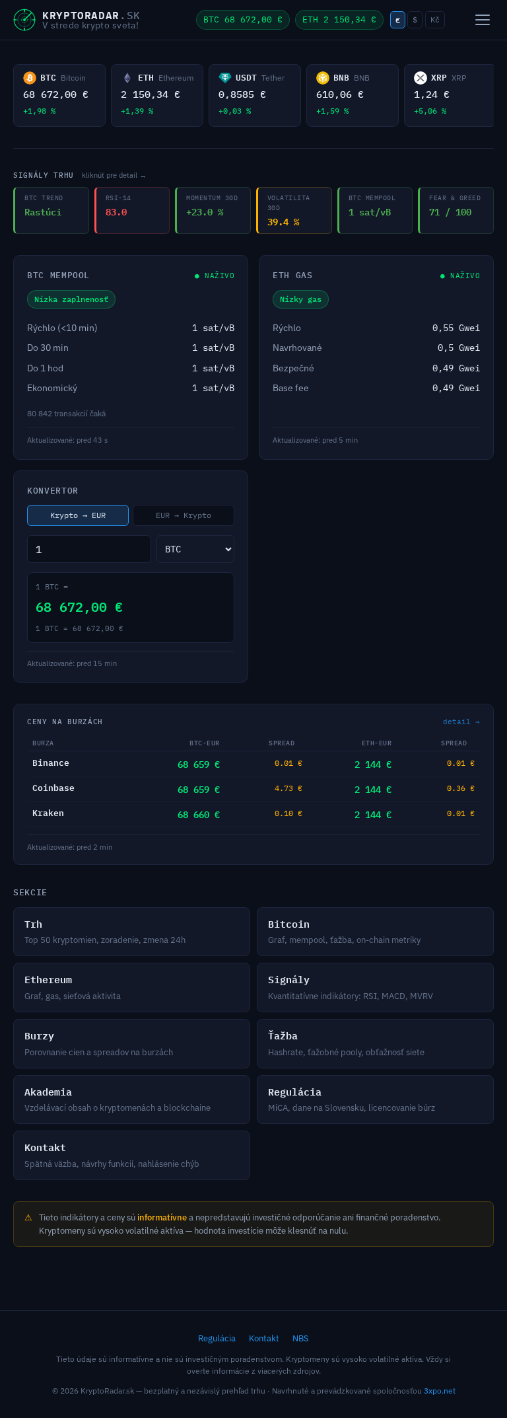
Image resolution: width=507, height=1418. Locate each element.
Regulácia (217, 1338)
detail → (461, 721)
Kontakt (264, 1338)
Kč (435, 19)
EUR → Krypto (183, 515)
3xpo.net (440, 1391)
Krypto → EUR (78, 515)
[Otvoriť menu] (482, 20)
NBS (300, 1338)
